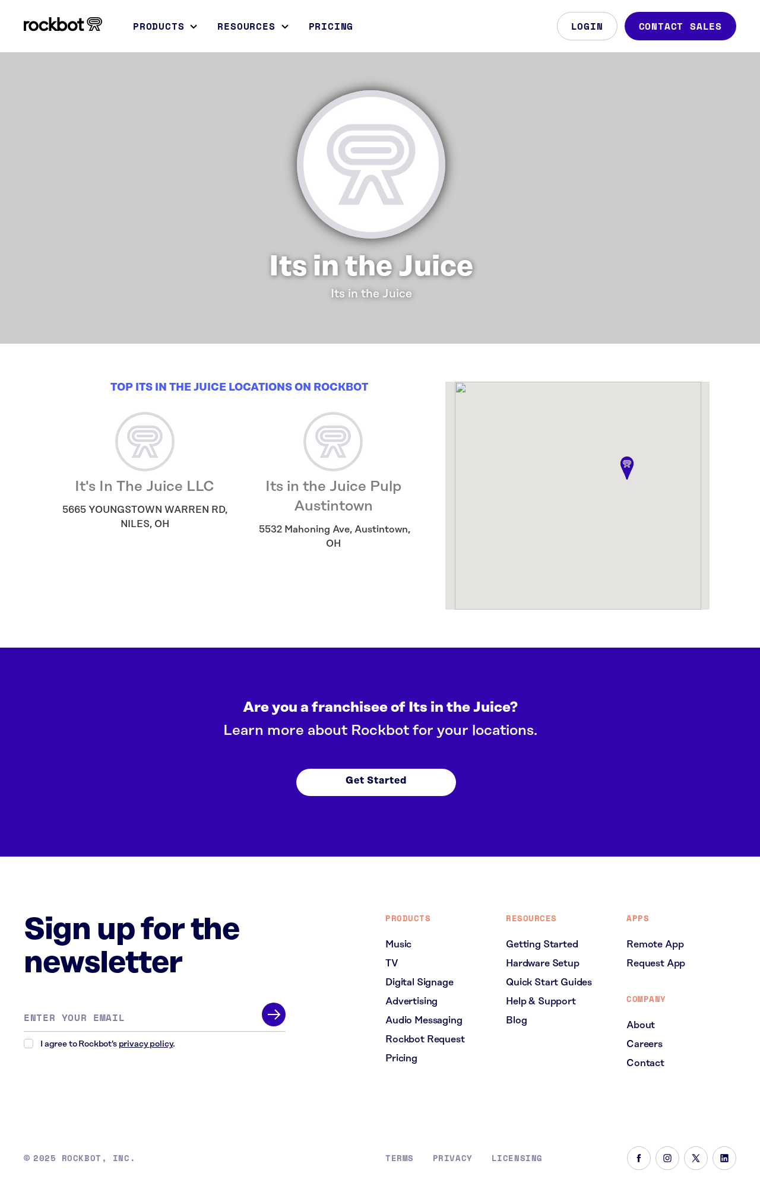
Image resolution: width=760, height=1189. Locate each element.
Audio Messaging (424, 1020)
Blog (516, 1020)
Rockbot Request (425, 1039)
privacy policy (146, 1044)
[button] (627, 469)
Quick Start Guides (549, 982)
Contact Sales (680, 26)
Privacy (453, 1158)
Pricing (331, 26)
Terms (399, 1158)
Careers (644, 1044)
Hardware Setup (543, 963)
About (640, 1025)
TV (391, 963)
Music (398, 944)
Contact (645, 1063)
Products (158, 26)
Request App (655, 963)
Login (587, 26)
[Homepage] (62, 24)
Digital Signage (419, 982)
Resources (246, 26)
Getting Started (542, 944)
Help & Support (541, 1001)
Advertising (411, 1001)
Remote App (654, 944)
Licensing (517, 1158)
